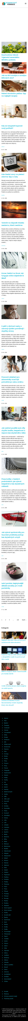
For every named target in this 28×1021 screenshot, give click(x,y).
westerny (3, 245)
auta (2, 451)
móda (2, 400)
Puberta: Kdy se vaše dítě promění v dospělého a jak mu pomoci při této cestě (13, 657)
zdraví (2, 298)
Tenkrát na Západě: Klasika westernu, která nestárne (12, 224)
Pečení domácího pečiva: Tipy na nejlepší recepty (13, 94)
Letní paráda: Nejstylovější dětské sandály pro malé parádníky (12, 585)
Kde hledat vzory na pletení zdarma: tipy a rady (12, 175)
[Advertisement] (14, 22)
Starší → (24, 620)
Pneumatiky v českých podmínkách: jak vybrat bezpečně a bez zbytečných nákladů (12, 482)
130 (18, 620)
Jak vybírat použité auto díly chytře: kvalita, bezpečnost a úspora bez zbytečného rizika (13, 430)
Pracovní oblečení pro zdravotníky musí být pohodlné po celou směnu (12, 379)
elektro (2, 146)
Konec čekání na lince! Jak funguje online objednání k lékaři (12, 275)
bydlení (3, 195)
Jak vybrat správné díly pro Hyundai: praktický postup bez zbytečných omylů (12, 534)
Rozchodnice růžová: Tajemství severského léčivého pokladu (10, 57)
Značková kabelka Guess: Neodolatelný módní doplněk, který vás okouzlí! (12, 703)
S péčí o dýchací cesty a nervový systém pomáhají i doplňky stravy (12, 328)
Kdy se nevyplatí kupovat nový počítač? (11, 127)
